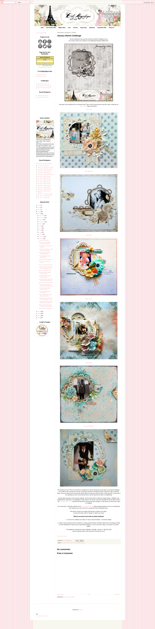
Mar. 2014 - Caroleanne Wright (45, 194)
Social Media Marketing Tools (42, 615)
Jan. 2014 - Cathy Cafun (43, 197)
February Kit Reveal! (44, 240)
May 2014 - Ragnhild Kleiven (45, 189)
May (40, 230)
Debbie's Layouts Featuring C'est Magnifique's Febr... (45, 267)
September (42, 221)
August (41, 223)
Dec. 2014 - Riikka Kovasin (44, 180)
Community (92, 27)
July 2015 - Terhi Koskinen (44, 172)
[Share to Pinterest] (83, 541)
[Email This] (76, 541)
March (40, 234)
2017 (39, 209)
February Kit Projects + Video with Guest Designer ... (46, 250)
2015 (39, 213)
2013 (39, 313)
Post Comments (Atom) (69, 597)
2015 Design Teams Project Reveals (69, 542)
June (40, 228)
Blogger (80, 609)
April (40, 232)
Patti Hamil (89, 109)
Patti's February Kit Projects (45, 259)
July (40, 226)
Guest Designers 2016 (43, 97)
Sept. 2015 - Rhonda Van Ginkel (45, 167)
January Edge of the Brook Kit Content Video (45, 295)
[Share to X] (79, 541)
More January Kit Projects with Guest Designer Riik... (46, 305)
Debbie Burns (88, 299)
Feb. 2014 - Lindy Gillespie (44, 195)
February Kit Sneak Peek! (45, 270)
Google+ (2, 0)
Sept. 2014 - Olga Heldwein (44, 185)
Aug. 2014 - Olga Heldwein (44, 187)
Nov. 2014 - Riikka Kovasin (44, 181)
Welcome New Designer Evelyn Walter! (45, 276)
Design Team (83, 27)
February (41, 236)
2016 (39, 211)
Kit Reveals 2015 (42, 74)
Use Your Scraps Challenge (44, 87)
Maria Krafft (89, 362)
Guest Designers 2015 (43, 95)
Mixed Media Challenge (43, 84)
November (41, 217)
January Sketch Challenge (45, 308)
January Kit (83, 106)
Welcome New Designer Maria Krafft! (45, 292)
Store (69, 27)
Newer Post (60, 594)
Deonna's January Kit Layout (46, 282)
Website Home (62, 27)
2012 (39, 315)
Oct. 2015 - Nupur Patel (43, 165)
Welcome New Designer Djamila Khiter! (45, 288)
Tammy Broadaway (89, 426)
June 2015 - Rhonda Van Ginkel (45, 174)
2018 (39, 207)
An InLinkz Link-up (62, 536)
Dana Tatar (89, 235)
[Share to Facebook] (81, 541)
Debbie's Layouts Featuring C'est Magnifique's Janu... (46, 299)
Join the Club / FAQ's (51, 27)
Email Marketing (42, 67)
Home (42, 27)
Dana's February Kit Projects (46, 264)
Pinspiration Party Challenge (45, 86)
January (41, 238)
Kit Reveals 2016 (42, 76)
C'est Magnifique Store (65, 501)
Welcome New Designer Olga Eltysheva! (45, 253)
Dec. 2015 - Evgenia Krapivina (45, 163)
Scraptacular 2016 (101, 27)
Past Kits (75, 27)
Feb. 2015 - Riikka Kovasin (44, 176)
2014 (39, 311)
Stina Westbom (89, 171)
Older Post (117, 594)
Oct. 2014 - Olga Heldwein (44, 183)
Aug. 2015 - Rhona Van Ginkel (45, 169)
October (41, 219)
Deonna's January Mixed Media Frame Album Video (46, 285)
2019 (39, 205)
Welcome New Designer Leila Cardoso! (45, 273)
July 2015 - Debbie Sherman (45, 170)
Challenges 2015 (81, 542)
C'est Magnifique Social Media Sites (44, 256)
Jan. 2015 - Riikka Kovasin (44, 178)
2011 (39, 317)
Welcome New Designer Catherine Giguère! (45, 243)
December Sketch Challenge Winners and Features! (46, 302)
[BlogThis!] (78, 541)
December (41, 215)
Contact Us (111, 27)
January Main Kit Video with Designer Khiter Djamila (45, 280)
